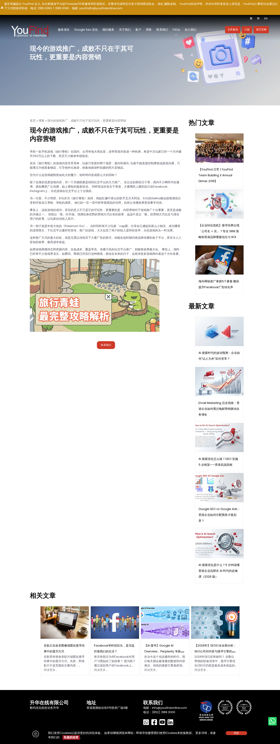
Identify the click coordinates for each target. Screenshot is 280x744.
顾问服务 (108, 30)
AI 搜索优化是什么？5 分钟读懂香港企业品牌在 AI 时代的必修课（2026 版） (219, 571)
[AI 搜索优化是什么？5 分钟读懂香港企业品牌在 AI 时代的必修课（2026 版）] (219, 543)
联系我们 (162, 30)
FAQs (176, 30)
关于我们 (125, 30)
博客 (149, 30)
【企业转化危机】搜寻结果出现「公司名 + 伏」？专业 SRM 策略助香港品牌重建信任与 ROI (218, 231)
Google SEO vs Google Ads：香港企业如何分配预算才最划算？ (219, 515)
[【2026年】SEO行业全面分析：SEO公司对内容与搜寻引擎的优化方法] (215, 622)
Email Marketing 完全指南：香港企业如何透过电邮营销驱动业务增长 (218, 409)
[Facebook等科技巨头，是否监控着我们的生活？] (115, 622)
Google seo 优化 (86, 30)
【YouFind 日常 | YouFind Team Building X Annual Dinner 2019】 (215, 175)
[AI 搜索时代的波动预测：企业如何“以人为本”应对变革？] (219, 331)
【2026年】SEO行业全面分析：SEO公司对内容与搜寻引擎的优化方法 (215, 651)
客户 (138, 30)
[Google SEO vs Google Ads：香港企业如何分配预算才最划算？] (219, 487)
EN (265, 18)
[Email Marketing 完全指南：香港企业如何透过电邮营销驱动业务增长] (219, 381)
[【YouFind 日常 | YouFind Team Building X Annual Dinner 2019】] (219, 148)
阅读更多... (50, 670)
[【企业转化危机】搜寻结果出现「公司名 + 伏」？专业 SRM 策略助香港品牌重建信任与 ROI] (219, 204)
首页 (33, 120)
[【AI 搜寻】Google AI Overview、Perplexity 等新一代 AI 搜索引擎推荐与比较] (165, 622)
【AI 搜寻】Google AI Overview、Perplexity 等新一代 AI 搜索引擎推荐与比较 (164, 651)
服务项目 (64, 30)
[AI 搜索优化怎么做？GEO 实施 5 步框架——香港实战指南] (219, 437)
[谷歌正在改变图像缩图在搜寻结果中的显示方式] (65, 622)
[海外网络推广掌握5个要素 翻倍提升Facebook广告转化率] (219, 260)
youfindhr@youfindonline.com (100, 8)
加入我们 (190, 30)
